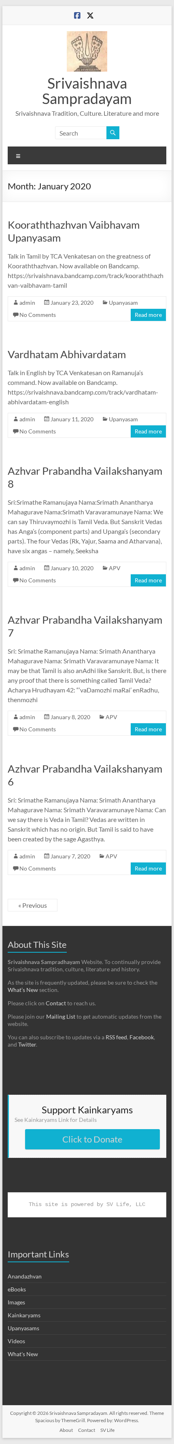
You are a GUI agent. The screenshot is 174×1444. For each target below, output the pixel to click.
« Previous (32, 905)
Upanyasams (23, 1328)
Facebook (141, 1037)
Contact (56, 1003)
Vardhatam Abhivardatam (67, 354)
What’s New (23, 989)
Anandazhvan (25, 1276)
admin (27, 302)
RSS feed (116, 1037)
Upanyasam (123, 302)
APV (115, 568)
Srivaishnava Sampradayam (87, 90)
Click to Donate (92, 1139)
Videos (16, 1341)
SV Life (107, 1430)
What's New (23, 1354)
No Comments (37, 314)
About (66, 1430)
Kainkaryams (24, 1315)
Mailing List (60, 1016)
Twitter (27, 1044)
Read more (148, 314)
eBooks (17, 1289)
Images (16, 1302)
